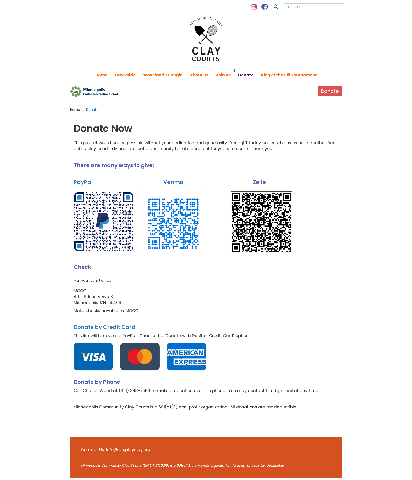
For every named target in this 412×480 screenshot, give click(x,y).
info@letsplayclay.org (128, 450)
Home (101, 75)
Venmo (173, 182)
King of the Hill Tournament (289, 75)
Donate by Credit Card (104, 327)
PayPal (83, 182)
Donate (245, 75)
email (287, 390)
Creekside (125, 75)
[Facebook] (264, 6)
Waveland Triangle (162, 75)
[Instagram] (254, 6)
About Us (199, 75)
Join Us (223, 75)
